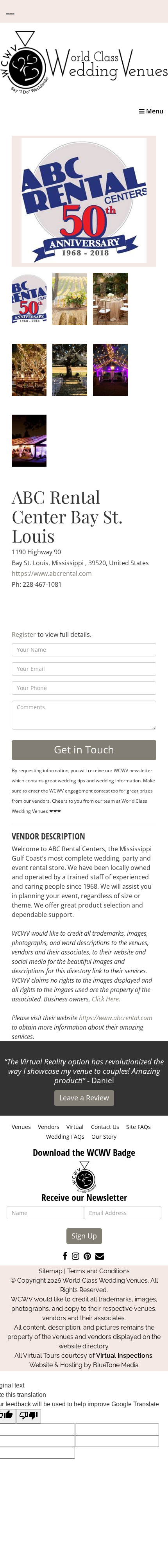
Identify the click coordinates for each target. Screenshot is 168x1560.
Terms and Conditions (98, 1271)
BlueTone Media (116, 1365)
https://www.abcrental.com (52, 573)
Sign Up (84, 1235)
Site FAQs (138, 1126)
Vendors (48, 1126)
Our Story (103, 1136)
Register (24, 634)
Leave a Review (84, 1097)
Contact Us (105, 1126)
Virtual (75, 1126)
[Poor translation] (28, 1416)
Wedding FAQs (65, 1136)
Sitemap (51, 1271)
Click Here (105, 999)
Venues (21, 1126)
